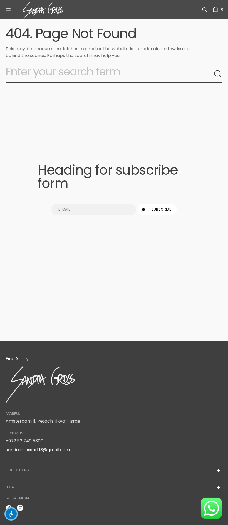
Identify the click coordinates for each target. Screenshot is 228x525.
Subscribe (161, 209)
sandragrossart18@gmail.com (38, 450)
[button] (9, 9)
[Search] (218, 74)
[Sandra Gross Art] (41, 9)
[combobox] (110, 74)
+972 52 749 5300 (24, 441)
